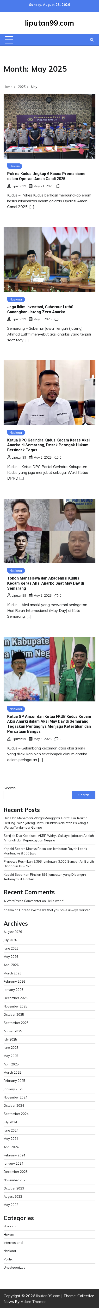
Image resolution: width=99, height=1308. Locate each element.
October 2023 (14, 1188)
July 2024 (10, 1122)
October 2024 (14, 1105)
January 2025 (13, 1089)
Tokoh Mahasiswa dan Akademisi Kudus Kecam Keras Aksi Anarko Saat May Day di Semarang (45, 583)
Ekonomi (10, 1226)
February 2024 (14, 1155)
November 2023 (15, 1180)
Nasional (16, 299)
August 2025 (13, 1031)
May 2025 (11, 1056)
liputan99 (19, 186)
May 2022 (11, 1205)
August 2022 (13, 1196)
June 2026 (11, 948)
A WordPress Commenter (22, 901)
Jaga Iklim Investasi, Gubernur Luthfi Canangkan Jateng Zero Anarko (40, 309)
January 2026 (13, 990)
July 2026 (10, 940)
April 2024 (11, 1147)
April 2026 (11, 965)
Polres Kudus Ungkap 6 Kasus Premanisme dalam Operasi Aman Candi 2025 (46, 176)
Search (10, 787)
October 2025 (14, 1014)
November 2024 (15, 1097)
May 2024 (11, 1138)
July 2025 (10, 1039)
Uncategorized (14, 1267)
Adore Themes (33, 1301)
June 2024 (11, 1130)
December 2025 (16, 998)
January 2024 (13, 1163)
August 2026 (13, 932)
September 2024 (16, 1114)
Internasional (13, 1243)
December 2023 (16, 1172)
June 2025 (11, 1047)
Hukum (15, 166)
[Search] (91, 39)
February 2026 (14, 981)
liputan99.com (49, 23)
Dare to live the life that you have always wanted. (55, 910)
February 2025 (14, 1081)
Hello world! (55, 901)
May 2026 (11, 956)
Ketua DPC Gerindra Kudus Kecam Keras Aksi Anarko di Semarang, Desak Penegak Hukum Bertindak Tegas (48, 445)
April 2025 (11, 1064)
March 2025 (12, 1072)
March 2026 (12, 973)
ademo (9, 910)
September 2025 (16, 1023)
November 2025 (15, 1006)
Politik (8, 1259)
